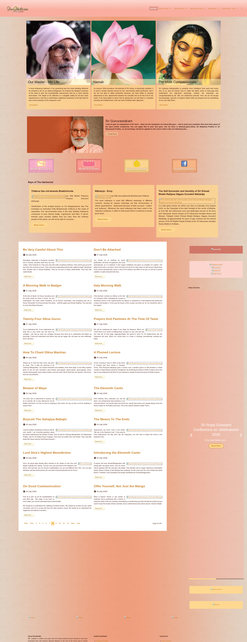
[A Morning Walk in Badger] (73, 296)
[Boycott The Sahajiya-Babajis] (73, 430)
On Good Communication (42, 486)
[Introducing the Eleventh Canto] (144, 464)
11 (64, 523)
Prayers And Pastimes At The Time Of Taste (126, 319)
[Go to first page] (26, 523)
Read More (216, 446)
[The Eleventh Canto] (144, 399)
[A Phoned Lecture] (144, 363)
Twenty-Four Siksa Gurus (42, 319)
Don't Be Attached (107, 249)
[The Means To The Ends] (144, 430)
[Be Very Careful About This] (73, 260)
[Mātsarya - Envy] (103, 197)
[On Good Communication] (73, 497)
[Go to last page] (78, 523)
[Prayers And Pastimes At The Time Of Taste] (154, 330)
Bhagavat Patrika (102, 641)
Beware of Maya (35, 388)
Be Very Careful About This (43, 249)
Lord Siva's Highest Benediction (47, 452)
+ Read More (33, 105)
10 (60, 523)
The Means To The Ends (111, 419)
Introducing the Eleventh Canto (117, 452)
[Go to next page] (73, 523)
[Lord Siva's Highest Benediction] (84, 464)
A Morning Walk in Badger (42, 285)
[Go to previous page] (32, 523)
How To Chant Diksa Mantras (44, 352)
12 (68, 523)
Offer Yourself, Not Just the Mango (119, 486)
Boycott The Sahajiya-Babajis (45, 419)
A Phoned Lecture (107, 352)
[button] (241, 435)
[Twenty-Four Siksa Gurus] (73, 330)
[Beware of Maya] (73, 399)
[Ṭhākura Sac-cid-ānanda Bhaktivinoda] (49, 197)
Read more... (39, 225)
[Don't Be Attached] (144, 260)
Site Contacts (166, 641)
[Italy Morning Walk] (144, 296)
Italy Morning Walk (107, 285)
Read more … (28, 276)
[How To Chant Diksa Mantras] (73, 363)
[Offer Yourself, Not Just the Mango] (144, 497)
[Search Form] (242, 8)
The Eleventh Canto (108, 388)
